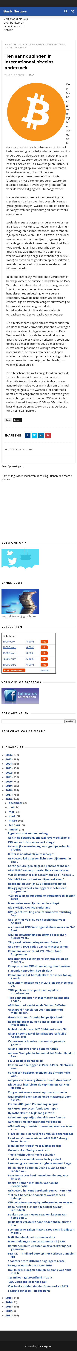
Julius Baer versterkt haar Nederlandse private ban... (39, 1223)
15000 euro (9, 653)
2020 (9, 781)
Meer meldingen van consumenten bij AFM (36, 1241)
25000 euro (9, 658)
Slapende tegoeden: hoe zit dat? (30, 970)
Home (7, 44)
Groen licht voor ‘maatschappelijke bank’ (35, 1017)
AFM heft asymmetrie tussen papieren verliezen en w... (40, 1127)
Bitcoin (17, 44)
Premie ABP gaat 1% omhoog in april (33, 1104)
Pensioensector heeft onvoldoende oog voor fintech (38, 1177)
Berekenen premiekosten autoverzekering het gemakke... (39, 1247)
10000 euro (9, 647)
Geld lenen (9, 636)
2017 (9, 794)
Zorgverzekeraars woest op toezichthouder (37, 1092)
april (12, 816)
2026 (9, 755)
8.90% (30, 641)
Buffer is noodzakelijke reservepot (31, 854)
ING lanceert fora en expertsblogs (31, 842)
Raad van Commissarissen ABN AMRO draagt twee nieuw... (38, 1139)
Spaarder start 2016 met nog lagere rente (36, 1261)
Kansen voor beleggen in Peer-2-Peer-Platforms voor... (40, 1066)
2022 (9, 772)
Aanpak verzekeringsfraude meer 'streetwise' (39, 1080)
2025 (9, 759)
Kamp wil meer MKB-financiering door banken (39, 966)
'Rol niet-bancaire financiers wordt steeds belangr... (36, 1196)
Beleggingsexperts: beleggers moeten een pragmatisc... (37, 889)
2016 (9, 799)
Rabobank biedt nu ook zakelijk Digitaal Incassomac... (35, 1023)
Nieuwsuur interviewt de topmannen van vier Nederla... (38, 1086)
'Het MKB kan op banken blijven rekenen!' (36, 879)
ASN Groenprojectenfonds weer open (33, 1108)
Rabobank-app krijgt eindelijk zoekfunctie (36, 1117)
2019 (9, 786)
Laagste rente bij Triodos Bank (29, 1290)
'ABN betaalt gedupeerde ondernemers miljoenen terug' (41, 897)
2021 (9, 777)
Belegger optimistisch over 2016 (30, 1265)
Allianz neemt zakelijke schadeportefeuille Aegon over (37, 1035)
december (16, 803)
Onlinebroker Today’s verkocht (29, 1150)
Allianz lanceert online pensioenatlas (33, 1048)
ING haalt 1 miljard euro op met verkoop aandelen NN (41, 1255)
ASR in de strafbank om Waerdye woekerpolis (39, 837)
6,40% (30, 658)
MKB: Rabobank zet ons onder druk (31, 1237)
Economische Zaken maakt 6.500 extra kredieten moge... (41, 1231)
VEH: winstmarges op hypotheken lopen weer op (40, 1202)
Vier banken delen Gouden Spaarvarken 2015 (38, 1286)
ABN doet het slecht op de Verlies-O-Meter (37, 1005)
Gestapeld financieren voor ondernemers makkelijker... (36, 1011)
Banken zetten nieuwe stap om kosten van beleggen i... (37, 1216)
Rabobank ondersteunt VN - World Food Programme (34, 952)
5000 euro (9, 641)
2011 (9, 1315)
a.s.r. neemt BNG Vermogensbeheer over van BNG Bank (41, 928)
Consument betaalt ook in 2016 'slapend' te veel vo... (40, 984)
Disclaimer (45, 670)
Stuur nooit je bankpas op (25, 1060)
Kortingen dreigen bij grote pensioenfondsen (38, 866)
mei (12, 812)
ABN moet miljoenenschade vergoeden (34, 1121)
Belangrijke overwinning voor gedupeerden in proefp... (39, 848)
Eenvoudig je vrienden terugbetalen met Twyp (39, 1163)
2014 (9, 1302)
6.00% (30, 647)
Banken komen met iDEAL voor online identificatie (33, 1184)
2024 (9, 763)
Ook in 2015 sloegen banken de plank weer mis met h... (39, 1271)
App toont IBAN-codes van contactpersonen (38, 946)
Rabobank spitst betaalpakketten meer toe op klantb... (40, 976)
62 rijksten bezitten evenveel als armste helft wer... (39, 1074)
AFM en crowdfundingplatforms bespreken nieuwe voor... (37, 936)
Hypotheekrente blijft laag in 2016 (31, 1113)
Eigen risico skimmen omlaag (28, 833)
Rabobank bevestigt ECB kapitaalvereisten (37, 883)
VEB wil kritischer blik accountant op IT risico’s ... (41, 875)
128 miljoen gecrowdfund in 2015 (30, 1277)
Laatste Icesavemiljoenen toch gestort (34, 1159)
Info (44, 641)
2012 (9, 1311)
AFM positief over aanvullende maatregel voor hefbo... (39, 1098)
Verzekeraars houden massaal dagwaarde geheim (36, 1042)
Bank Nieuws (15, 11)
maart (13, 820)
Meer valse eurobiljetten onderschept (33, 903)
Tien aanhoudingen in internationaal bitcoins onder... (38, 999)
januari (14, 829)
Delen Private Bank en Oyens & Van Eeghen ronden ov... (37, 1169)
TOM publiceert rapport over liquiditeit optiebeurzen (34, 991)
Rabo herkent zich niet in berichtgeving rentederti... (35, 1208)
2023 (9, 768)
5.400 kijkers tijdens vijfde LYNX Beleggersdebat (40, 1134)
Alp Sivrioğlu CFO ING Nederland (29, 907)
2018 (9, 790)
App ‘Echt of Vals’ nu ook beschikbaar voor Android (36, 921)
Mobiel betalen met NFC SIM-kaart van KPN (37, 1029)
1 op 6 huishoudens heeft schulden (31, 1154)
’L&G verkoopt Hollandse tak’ (27, 1282)
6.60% (30, 653)
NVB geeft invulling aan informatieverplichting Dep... (40, 913)
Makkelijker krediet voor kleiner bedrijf (34, 1145)
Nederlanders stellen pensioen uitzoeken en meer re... (38, 960)
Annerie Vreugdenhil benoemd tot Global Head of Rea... (41, 1054)
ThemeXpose (45, 1346)
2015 (9, 1298)
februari (15, 825)
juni (11, 807)
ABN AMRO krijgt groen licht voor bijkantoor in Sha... (39, 860)
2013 (9, 1306)
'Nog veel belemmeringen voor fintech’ (34, 942)
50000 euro (9, 664)
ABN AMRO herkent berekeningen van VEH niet (39, 1190)
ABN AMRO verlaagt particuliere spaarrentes (38, 870)
